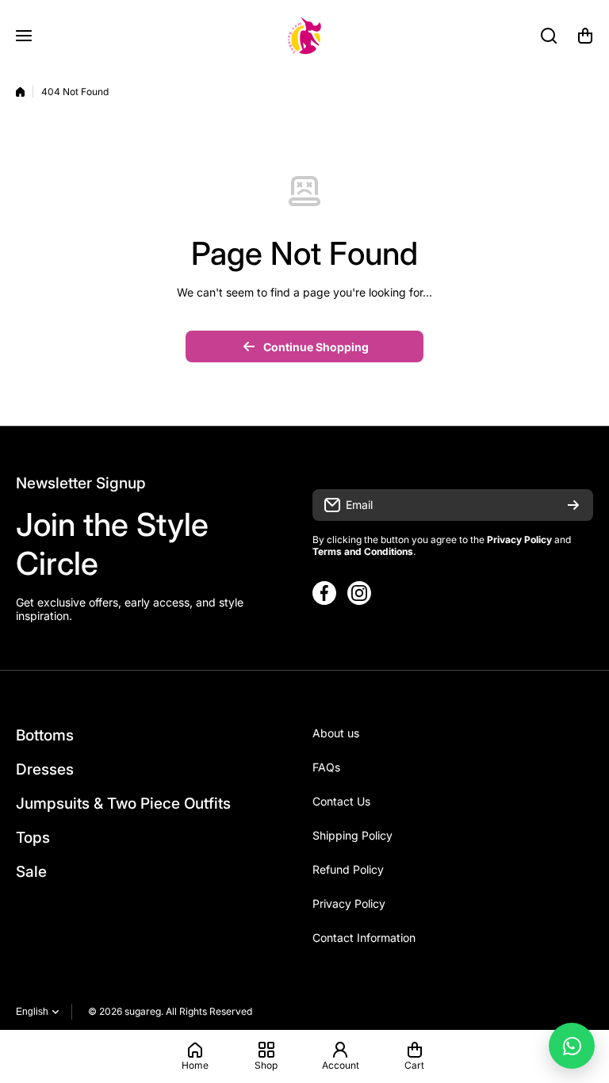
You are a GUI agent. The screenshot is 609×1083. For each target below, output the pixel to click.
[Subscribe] (573, 505)
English (32, 1011)
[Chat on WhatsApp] (572, 1046)
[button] (585, 36)
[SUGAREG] (304, 35)
